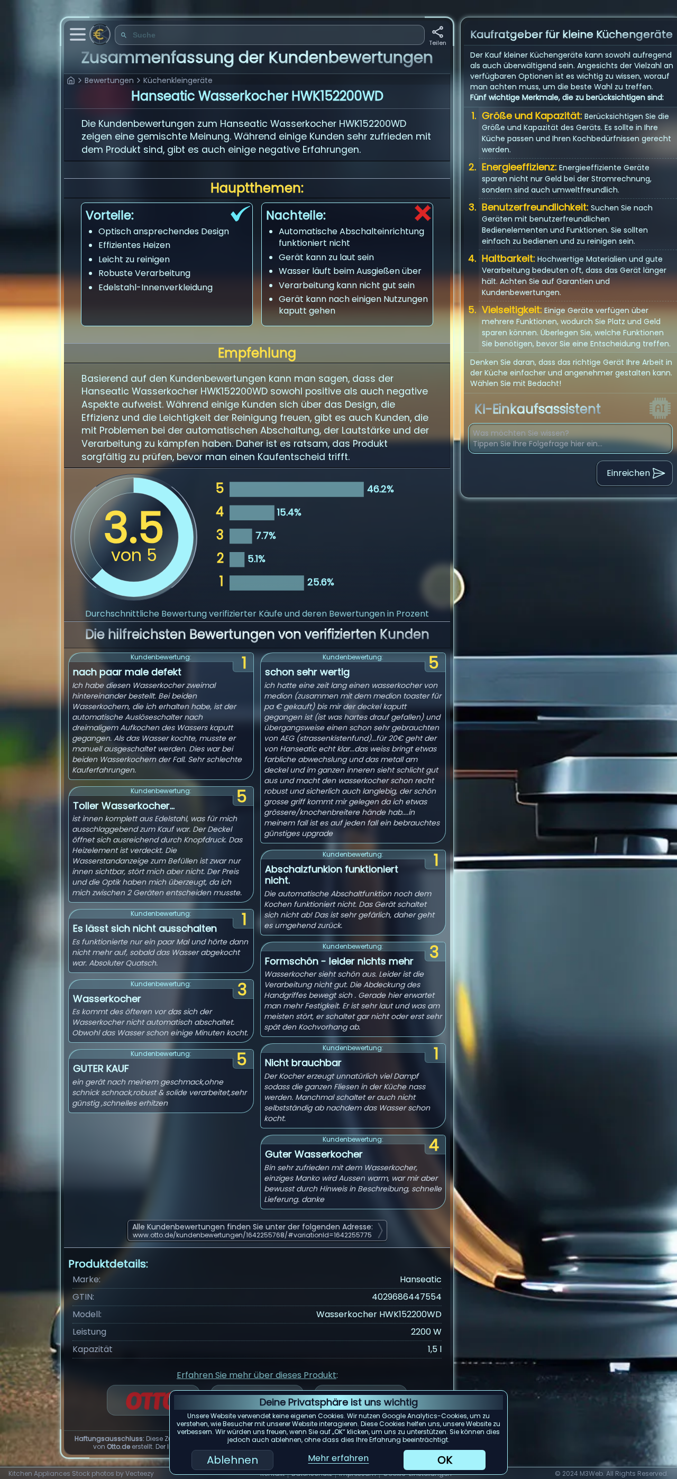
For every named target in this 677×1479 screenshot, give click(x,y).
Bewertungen (109, 80)
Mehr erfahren (338, 1458)
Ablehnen (232, 1460)
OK (444, 1460)
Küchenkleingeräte (178, 80)
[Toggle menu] (77, 34)
